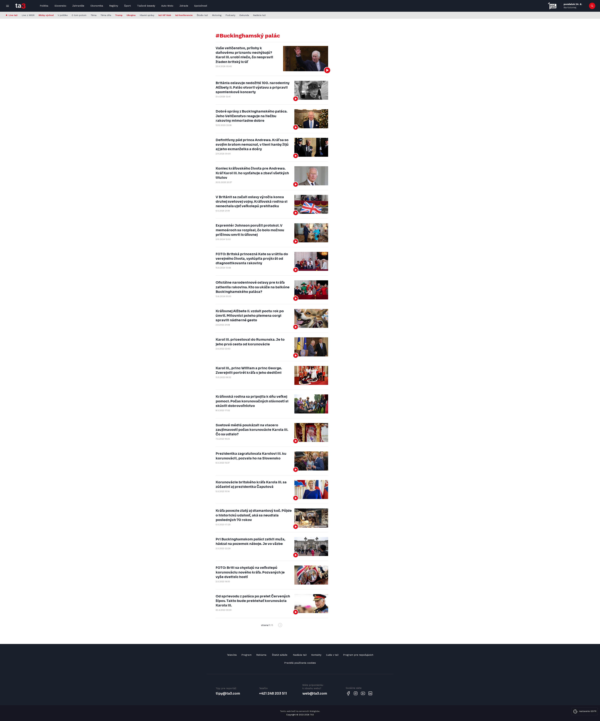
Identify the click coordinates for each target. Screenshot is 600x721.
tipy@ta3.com (228, 693)
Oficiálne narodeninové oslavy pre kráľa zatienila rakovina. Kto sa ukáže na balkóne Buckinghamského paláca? (253, 287)
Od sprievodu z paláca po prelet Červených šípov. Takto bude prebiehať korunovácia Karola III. (253, 601)
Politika (44, 5)
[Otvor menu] (7, 6)
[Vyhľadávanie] (592, 6)
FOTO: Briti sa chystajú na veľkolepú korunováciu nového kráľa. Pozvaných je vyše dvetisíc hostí (250, 572)
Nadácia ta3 (259, 15)
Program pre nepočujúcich (358, 654)
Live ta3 (13, 15)
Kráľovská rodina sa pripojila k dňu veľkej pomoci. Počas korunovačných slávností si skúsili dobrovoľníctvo (252, 401)
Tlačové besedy (146, 5)
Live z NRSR (28, 15)
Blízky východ (46, 15)
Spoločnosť (200, 5)
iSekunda (244, 15)
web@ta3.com (314, 693)
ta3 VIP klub (164, 15)
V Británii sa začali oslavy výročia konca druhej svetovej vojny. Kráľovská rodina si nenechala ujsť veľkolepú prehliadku (252, 201)
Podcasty (230, 15)
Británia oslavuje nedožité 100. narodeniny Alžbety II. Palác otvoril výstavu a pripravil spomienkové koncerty (253, 87)
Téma (93, 15)
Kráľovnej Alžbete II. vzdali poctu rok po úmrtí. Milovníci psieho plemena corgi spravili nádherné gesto (250, 315)
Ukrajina (131, 15)
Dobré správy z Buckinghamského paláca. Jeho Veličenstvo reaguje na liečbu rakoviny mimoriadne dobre (251, 116)
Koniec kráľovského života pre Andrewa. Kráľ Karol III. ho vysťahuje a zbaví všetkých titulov (252, 173)
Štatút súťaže (279, 654)
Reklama (261, 654)
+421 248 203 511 (273, 693)
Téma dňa (105, 15)
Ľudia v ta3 (332, 654)
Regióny (113, 5)
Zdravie (184, 5)
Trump (118, 15)
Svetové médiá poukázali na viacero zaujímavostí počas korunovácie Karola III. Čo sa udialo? (252, 429)
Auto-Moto (167, 5)
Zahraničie (78, 5)
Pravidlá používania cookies (300, 662)
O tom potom (79, 15)
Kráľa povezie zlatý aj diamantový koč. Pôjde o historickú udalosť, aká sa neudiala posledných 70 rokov (254, 515)
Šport (127, 5)
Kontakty (316, 654)
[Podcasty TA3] (552, 5)
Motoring (216, 15)
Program (246, 654)
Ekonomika (96, 5)
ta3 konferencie (184, 15)
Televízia (232, 654)
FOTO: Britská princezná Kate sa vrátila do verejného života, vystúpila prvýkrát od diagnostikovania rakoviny (252, 258)
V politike (63, 15)
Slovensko (60, 5)
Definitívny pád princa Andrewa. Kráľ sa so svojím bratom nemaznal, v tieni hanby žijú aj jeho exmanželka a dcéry (252, 144)
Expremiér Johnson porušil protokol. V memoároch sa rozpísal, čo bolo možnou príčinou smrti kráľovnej (250, 230)
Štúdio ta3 (202, 15)
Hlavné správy (147, 15)
